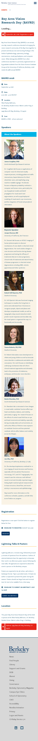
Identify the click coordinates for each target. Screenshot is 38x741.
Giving (11, 680)
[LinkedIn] (16, 727)
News (11, 656)
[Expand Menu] (10, 10)
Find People (14, 660)
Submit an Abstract (9, 596)
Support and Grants (17, 668)
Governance (14, 684)
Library (12, 664)
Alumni (12, 676)
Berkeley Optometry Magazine (21, 688)
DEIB (11, 672)
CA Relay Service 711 (17, 719)
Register (5, 533)
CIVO (11, 699)
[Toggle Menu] (35, 3)
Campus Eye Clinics (17, 691)
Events (4, 10)
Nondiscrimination (16, 707)
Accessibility (14, 703)
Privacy (12, 711)
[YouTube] (21, 727)
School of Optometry (17, 695)
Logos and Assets (16, 715)
